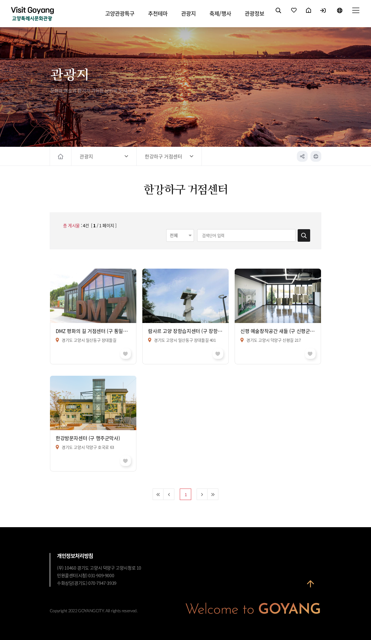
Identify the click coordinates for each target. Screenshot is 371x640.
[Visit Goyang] (32, 14)
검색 (304, 235)
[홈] (61, 156)
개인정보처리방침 (75, 555)
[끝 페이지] (212, 494)
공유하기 (302, 156)
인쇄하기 (315, 156)
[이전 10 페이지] (169, 494)
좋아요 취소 (125, 353)
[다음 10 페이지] (202, 494)
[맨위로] (310, 587)
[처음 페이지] (158, 494)
